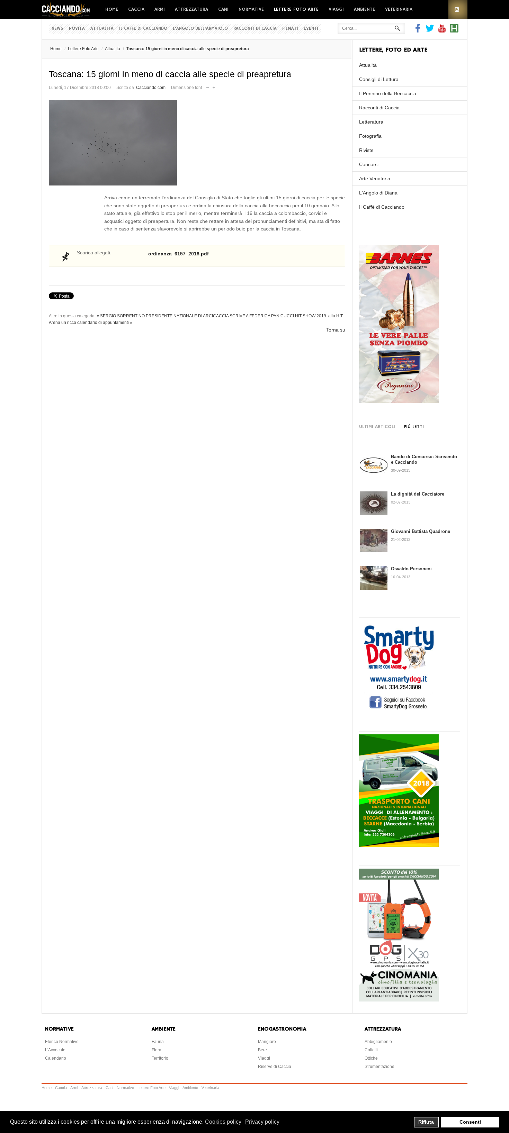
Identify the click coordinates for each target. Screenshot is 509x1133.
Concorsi (368, 164)
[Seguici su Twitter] (430, 31)
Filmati (290, 28)
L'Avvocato (55, 1050)
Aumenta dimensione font (213, 86)
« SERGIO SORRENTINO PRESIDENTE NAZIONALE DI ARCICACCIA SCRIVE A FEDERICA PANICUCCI (195, 316)
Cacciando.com (151, 87)
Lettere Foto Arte (296, 9)
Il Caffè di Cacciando (143, 28)
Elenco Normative (62, 1041)
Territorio (160, 1058)
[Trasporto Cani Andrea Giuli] (399, 845)
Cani (223, 9)
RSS (457, 9)
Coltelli (371, 1050)
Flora (156, 1050)
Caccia (136, 9)
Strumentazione (379, 1066)
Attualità (102, 28)
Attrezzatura (191, 9)
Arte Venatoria (374, 178)
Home (111, 9)
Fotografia (370, 136)
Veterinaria (398, 9)
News (57, 28)
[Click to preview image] (197, 142)
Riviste (366, 150)
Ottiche (371, 1058)
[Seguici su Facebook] (418, 31)
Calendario (55, 1058)
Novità (77, 28)
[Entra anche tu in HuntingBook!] (454, 31)
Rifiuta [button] (426, 1122)
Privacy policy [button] (262, 1122)
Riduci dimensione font (207, 86)
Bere (262, 1050)
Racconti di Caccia (255, 28)
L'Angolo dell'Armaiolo (200, 28)
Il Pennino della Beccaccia (387, 93)
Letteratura (371, 122)
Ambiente (364, 9)
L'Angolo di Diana (378, 193)
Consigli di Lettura (379, 79)
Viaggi (336, 9)
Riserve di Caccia (274, 1066)
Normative (251, 9)
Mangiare (267, 1041)
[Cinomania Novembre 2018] (399, 1000)
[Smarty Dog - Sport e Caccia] (399, 710)
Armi (159, 9)
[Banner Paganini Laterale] (399, 401)
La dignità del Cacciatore (417, 494)
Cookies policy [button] (223, 1122)
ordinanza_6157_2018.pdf (178, 253)
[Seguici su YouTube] (442, 31)
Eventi (311, 28)
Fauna (158, 1041)
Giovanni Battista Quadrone (420, 531)
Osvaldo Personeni (411, 568)
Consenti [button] (470, 1122)
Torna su (335, 330)
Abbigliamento (378, 1041)
